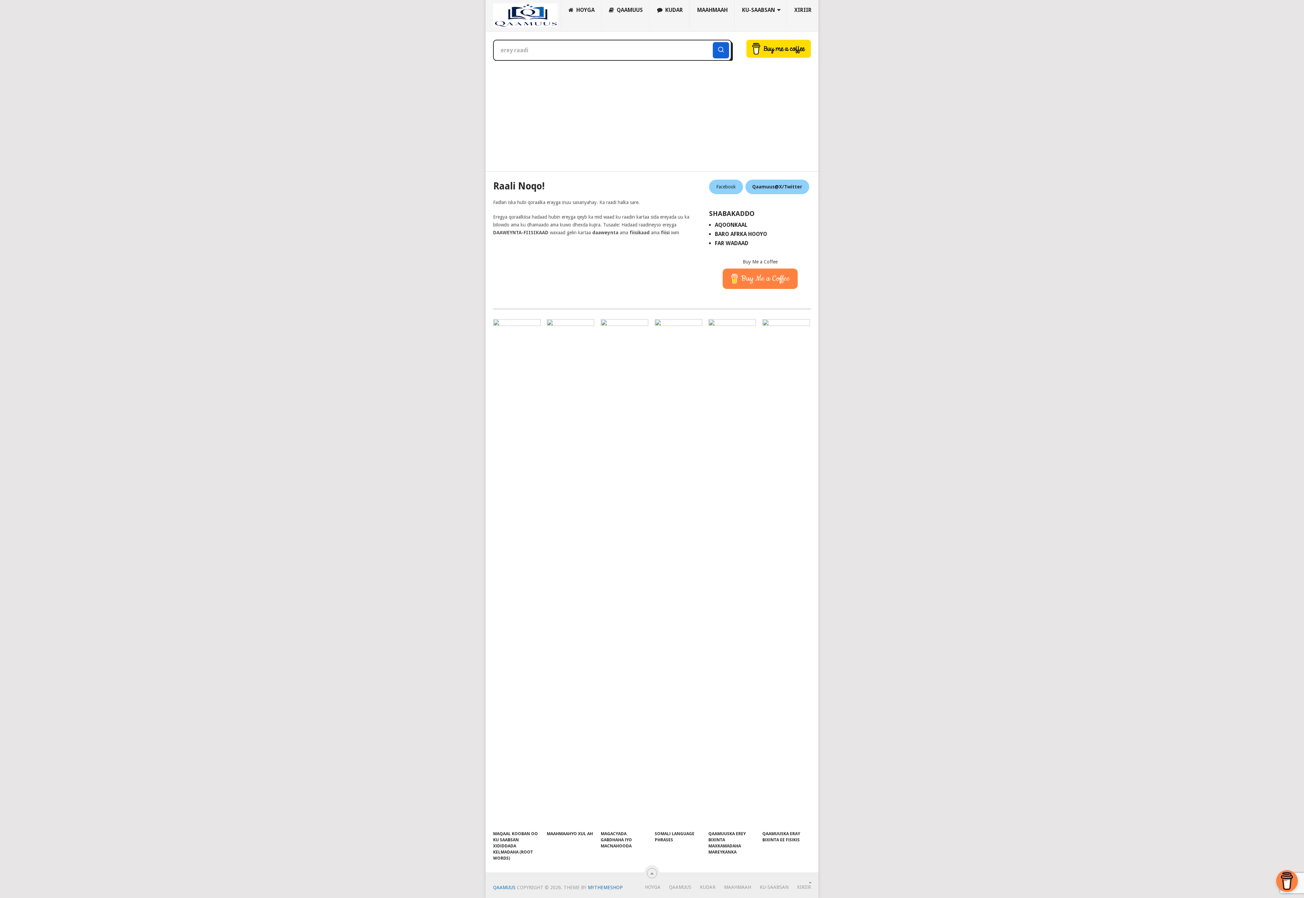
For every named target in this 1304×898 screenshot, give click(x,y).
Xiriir (803, 10)
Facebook (726, 186)
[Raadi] (721, 50)
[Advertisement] (652, 111)
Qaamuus (629, 10)
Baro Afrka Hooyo (741, 234)
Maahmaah (712, 10)
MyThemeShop (605, 887)
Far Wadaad (731, 243)
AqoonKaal (731, 225)
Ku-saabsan (758, 10)
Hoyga (585, 10)
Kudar (673, 10)
